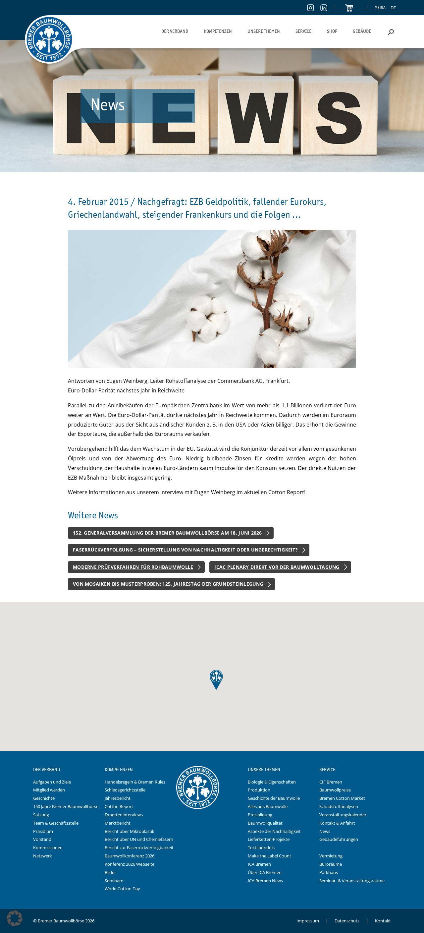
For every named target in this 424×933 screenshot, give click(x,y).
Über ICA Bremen (265, 872)
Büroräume (330, 864)
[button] (14, 918)
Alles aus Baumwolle (268, 806)
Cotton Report (119, 806)
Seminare (114, 881)
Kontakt (383, 921)
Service (303, 31)
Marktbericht (118, 823)
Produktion (259, 790)
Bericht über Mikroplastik (129, 831)
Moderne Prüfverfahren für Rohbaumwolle (133, 567)
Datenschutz (347, 921)
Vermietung (331, 856)
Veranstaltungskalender (342, 815)
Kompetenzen (218, 31)
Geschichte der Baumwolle (274, 798)
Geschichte (44, 798)
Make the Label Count (269, 856)
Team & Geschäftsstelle (56, 823)
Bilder (110, 872)
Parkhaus (328, 872)
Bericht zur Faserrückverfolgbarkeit (139, 847)
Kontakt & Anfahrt (337, 823)
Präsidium (43, 831)
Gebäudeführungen (338, 839)
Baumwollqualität (265, 823)
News (324, 831)
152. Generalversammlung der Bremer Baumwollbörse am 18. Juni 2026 (167, 533)
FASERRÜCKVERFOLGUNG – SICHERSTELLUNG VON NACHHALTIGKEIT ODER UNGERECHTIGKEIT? (185, 550)
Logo (212, 770)
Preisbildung (260, 815)
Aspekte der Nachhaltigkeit (274, 831)
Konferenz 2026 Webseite (129, 864)
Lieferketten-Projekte (269, 839)
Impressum (307, 921)
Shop (332, 31)
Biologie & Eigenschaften (272, 782)
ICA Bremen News (265, 881)
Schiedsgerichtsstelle (125, 790)
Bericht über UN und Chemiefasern (139, 839)
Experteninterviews (124, 815)
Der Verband (174, 31)
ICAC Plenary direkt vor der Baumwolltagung (276, 567)
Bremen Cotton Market (342, 798)
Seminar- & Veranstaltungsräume (352, 881)
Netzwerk (42, 856)
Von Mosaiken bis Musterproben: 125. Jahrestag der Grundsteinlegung (168, 584)
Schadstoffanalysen (338, 806)
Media (380, 7)
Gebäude (362, 31)
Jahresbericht (118, 798)
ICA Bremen (259, 864)
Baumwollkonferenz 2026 (129, 856)
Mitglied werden (49, 790)
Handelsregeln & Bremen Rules (135, 782)
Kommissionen (48, 847)
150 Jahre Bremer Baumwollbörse (65, 806)
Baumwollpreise (335, 790)
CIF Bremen (330, 782)
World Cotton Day (122, 889)
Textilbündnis (261, 847)
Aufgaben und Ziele (52, 782)
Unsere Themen (263, 31)
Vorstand (42, 839)
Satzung (41, 815)
